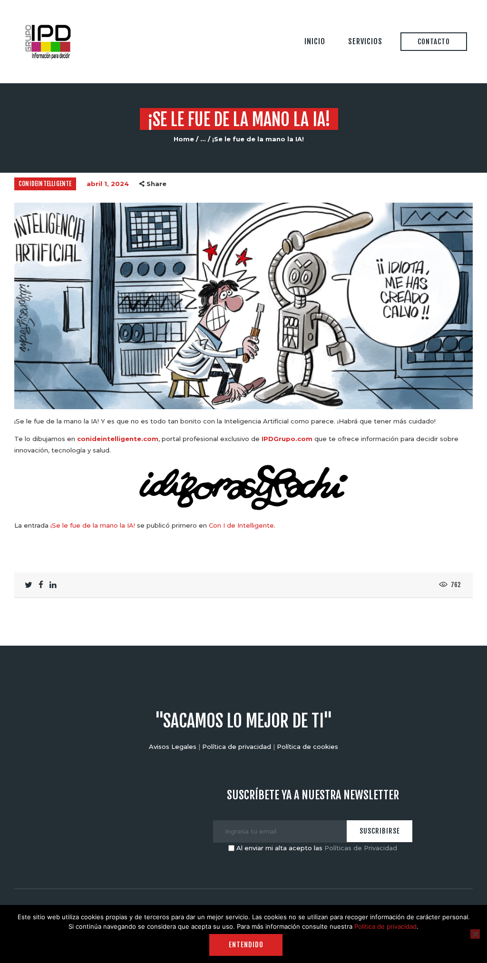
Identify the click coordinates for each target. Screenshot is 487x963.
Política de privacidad (236, 746)
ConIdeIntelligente (45, 183)
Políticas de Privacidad (360, 848)
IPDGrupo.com (287, 438)
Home (184, 139)
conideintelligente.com (117, 438)
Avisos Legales (172, 746)
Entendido (246, 944)
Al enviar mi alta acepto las (315, 848)
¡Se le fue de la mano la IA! (92, 525)
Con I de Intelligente (241, 525)
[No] (475, 934)
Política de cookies (307, 746)
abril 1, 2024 (108, 183)
